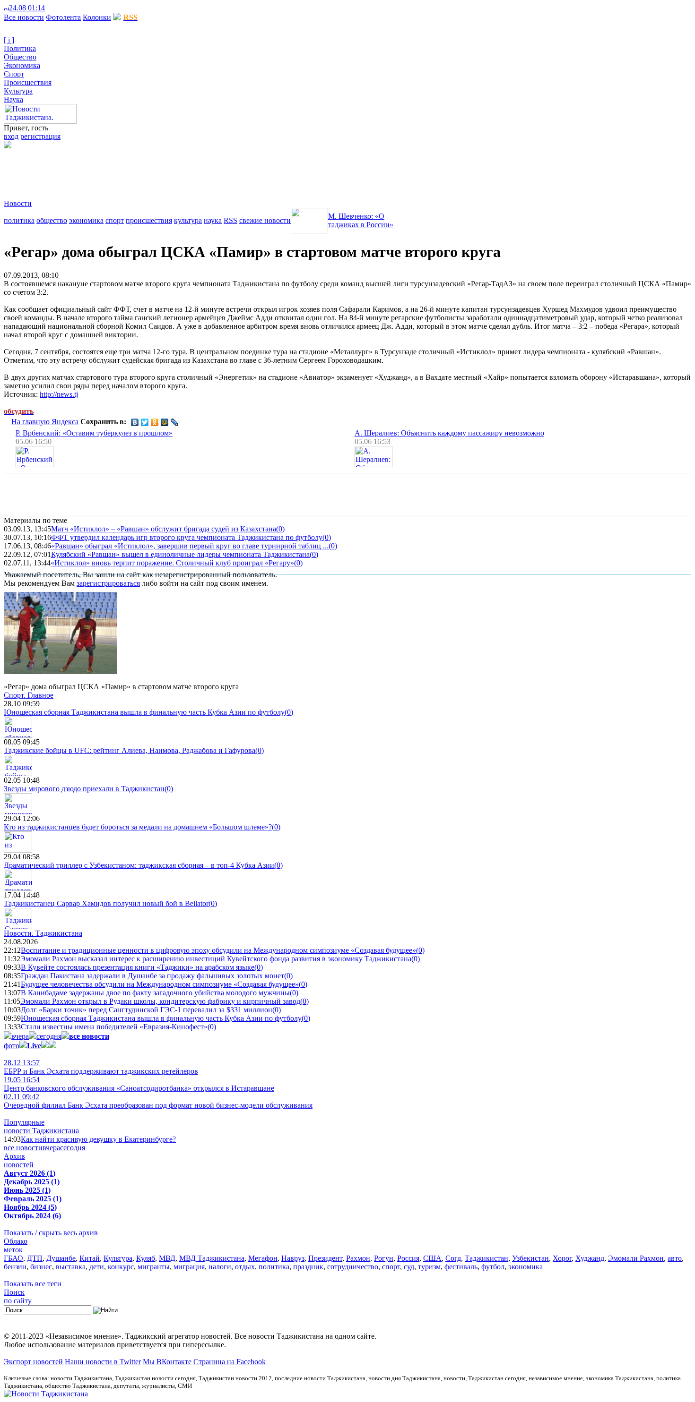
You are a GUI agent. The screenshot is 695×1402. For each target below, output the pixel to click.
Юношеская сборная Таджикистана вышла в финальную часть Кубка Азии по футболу (144, 712)
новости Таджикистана (41, 1131)
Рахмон (358, 1258)
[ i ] (9, 40)
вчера (20, 1036)
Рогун (383, 1258)
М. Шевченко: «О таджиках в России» (360, 220)
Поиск (14, 1292)
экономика (86, 220)
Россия (408, 1258)
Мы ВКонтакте (167, 1362)
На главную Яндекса (44, 422)
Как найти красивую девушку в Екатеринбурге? (98, 1139)
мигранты (154, 1267)
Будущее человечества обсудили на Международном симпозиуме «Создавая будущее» (160, 984)
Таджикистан (486, 1258)
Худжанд (589, 1258)
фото (11, 1046)
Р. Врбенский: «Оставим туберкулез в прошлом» (94, 433)
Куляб (145, 1258)
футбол (492, 1267)
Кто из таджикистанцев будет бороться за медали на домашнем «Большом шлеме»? (138, 827)
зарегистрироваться (108, 583)
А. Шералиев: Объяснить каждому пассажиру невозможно (449, 433)
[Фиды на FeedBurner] (64, 8)
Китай (89, 1258)
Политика (20, 48)
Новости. (43, 933)
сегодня (48, 1036)
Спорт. (28, 695)
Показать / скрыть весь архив (51, 1233)
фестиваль (461, 1267)
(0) (280, 529)
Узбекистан (530, 1258)
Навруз (292, 1258)
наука (213, 220)
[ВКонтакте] (135, 422)
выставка (71, 1267)
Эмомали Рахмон (636, 1258)
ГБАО (13, 1258)
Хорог (562, 1258)
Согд (453, 1258)
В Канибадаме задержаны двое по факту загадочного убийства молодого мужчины (155, 993)
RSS (230, 220)
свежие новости (265, 220)
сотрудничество (352, 1267)
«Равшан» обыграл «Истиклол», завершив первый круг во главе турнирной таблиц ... (190, 546)
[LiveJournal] (175, 422)
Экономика (22, 65)
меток (13, 1250)
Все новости (24, 17)
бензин (15, 1267)
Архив (14, 1156)
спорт (114, 220)
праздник (308, 1267)
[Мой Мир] (165, 422)
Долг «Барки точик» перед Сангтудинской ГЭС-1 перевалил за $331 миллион (146, 1010)
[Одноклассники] (155, 422)
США (432, 1258)
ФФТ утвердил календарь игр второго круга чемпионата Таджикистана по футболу (186, 537)
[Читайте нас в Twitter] (56, 8)
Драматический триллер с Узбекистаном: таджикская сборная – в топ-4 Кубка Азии (139, 865)
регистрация (40, 136)
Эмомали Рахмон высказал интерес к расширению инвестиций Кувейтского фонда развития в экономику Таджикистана (215, 959)
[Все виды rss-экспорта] (71, 8)
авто (675, 1258)
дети (96, 1267)
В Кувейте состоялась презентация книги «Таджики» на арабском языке (137, 967)
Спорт (14, 74)
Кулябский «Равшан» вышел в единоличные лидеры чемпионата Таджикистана (180, 554)
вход (11, 136)
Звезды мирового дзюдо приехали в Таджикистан (84, 789)
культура (188, 220)
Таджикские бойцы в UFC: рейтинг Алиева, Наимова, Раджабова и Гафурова (129, 750)
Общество (20, 57)
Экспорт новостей (33, 1362)
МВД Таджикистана (211, 1258)
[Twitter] (145, 422)
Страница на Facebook (229, 1362)
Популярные (24, 1122)
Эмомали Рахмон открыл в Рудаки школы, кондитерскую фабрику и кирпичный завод (160, 1001)
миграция (189, 1267)
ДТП (35, 1258)
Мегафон (263, 1258)
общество (51, 220)
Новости (18, 203)
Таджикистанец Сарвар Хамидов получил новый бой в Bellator (106, 903)
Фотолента (63, 17)
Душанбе (61, 1258)
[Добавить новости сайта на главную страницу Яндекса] (49, 8)
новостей (19, 1165)
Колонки (97, 17)
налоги (219, 1267)
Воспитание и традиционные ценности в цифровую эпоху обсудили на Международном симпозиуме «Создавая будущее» (218, 950)
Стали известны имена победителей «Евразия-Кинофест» (114, 1027)
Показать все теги (32, 1284)
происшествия (149, 220)
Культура (18, 91)
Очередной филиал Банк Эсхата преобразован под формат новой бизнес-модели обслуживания (158, 1101)
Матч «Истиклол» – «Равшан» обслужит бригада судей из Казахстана (163, 529)
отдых (245, 1267)
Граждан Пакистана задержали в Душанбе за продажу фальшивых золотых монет (152, 976)
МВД (167, 1258)
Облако (15, 1241)
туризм (429, 1267)
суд (409, 1267)
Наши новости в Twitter (103, 1362)
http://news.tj (59, 394)
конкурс (121, 1267)
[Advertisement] (176, 169)
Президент (325, 1258)
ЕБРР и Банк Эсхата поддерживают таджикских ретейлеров (101, 1067)
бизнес (41, 1267)
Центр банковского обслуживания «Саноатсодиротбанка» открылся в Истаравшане (139, 1084)
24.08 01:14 (27, 8)
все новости (23, 1148)
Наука (13, 99)
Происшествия (28, 82)
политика (19, 220)
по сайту (18, 1301)
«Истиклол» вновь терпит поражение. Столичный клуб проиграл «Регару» (172, 563)
